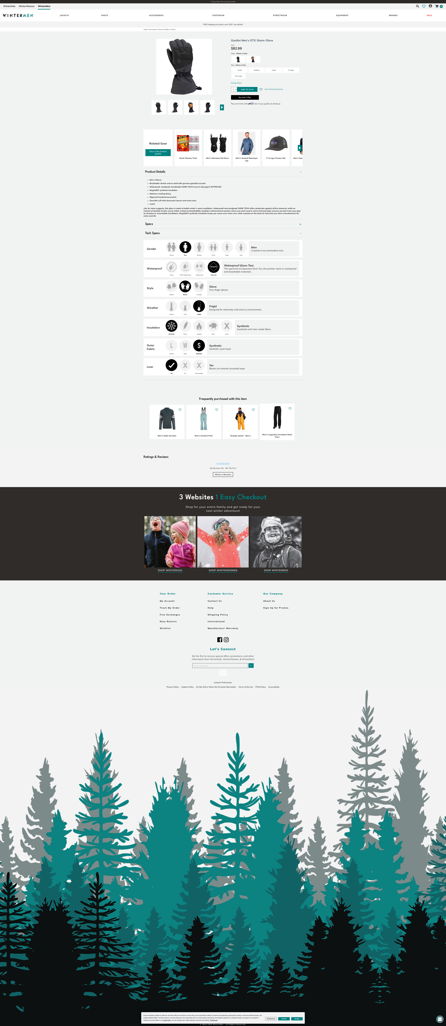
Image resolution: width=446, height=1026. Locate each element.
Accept (296, 1019)
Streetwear (280, 15)
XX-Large (238, 76)
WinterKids (9, 6)
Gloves (173, 29)
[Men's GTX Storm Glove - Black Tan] (191, 106)
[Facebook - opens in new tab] (219, 639)
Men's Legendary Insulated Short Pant (277, 435)
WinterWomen (27, 6)
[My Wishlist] (424, 6)
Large (274, 70)
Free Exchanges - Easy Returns (223, 2)
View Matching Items (274, 89)
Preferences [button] (213, 1020)
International (216, 621)
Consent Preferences (223, 682)
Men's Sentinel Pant (204, 436)
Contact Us (215, 601)
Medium (257, 70)
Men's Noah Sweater (167, 436)
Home (146, 29)
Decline (284, 1019)
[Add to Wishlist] (260, 89)
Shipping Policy (218, 614)
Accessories (156, 15)
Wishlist (165, 628)
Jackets (64, 15)
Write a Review (223, 474)
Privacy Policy (173, 687)
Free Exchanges (170, 614)
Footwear (218, 15)
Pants (104, 15)
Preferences (271, 1019)
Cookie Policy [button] (167, 1020)
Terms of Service (245, 687)
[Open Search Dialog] (417, 6)
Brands (393, 15)
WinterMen (44, 6)
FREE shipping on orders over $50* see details (223, 24)
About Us (269, 601)
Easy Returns (168, 621)
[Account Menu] (430, 6)
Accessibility (273, 687)
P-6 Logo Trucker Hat (275, 158)
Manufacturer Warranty (223, 628)
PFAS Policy (260, 687)
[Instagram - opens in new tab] (226, 639)
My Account (167, 601)
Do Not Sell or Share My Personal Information (216, 687)
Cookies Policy (187, 687)
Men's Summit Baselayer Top (247, 159)
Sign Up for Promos (276, 607)
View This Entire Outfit (158, 152)
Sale (429, 15)
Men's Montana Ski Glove (217, 158)
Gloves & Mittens (164, 29)
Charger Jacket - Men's (240, 436)
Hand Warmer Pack (188, 158)
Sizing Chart (236, 83)
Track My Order (170, 607)
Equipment (342, 15)
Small (240, 70)
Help (211, 607)
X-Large (291, 70)
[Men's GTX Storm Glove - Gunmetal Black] (159, 106)
